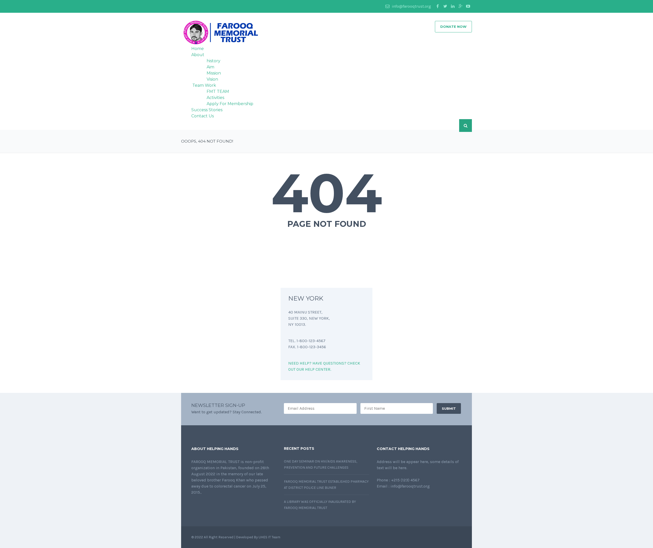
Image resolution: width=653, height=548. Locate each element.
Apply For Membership (230, 103)
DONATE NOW (453, 26)
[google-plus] (460, 6)
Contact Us (202, 116)
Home (197, 48)
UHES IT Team (270, 537)
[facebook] (437, 6)
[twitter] (445, 6)
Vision (212, 79)
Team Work (203, 85)
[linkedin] (453, 6)
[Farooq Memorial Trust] (219, 32)
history (213, 60)
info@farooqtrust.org (411, 6)
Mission (214, 73)
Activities (215, 97)
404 (326, 193)
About (197, 54)
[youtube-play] (468, 6)
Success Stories (206, 109)
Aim (210, 67)
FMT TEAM (218, 91)
